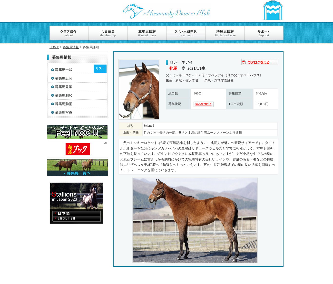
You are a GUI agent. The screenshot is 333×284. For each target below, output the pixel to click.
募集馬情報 (71, 47)
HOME (54, 47)
